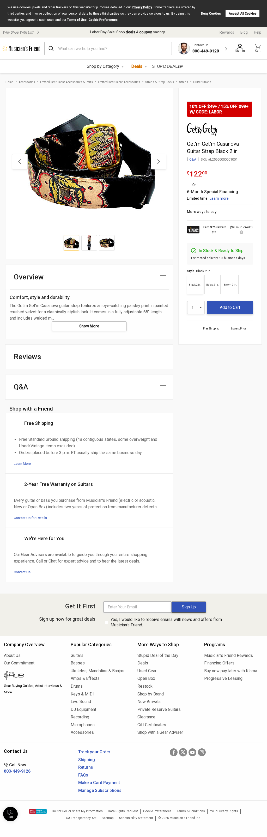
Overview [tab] (29, 277)
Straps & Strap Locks (159, 82)
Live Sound (81, 701)
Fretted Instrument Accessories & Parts (66, 82)
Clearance (146, 716)
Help (257, 32)
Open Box (146, 678)
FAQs (83, 775)
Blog (244, 32)
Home (9, 82)
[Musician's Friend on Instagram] (202, 752)
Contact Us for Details (30, 518)
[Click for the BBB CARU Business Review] (38, 811)
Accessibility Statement (136, 818)
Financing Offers (219, 663)
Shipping (86, 759)
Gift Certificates (151, 724)
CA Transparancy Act (81, 818)
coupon (145, 32)
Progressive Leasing (223, 678)
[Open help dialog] (10, 814)
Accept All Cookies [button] (243, 13)
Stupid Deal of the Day (157, 655)
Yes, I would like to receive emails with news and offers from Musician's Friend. (166, 622)
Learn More (22, 464)
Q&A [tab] (21, 387)
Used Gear (146, 670)
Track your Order (94, 751)
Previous (20, 161)
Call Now (17, 768)
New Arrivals (149, 701)
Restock (145, 686)
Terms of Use (77, 20)
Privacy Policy (142, 7)
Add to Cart (230, 307)
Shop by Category (103, 66)
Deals (136, 66)
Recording (80, 716)
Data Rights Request (123, 811)
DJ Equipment (83, 709)
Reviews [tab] (27, 356)
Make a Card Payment (99, 782)
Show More (89, 326)
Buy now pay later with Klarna (230, 670)
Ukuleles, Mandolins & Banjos (97, 670)
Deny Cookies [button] (211, 13)
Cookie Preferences (103, 20)
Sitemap (107, 818)
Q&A (192, 159)
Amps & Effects (85, 678)
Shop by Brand (150, 694)
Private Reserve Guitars (159, 709)
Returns (85, 767)
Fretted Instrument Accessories (119, 82)
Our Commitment (19, 663)
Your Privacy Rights (224, 811)
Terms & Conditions (191, 811)
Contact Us (22, 572)
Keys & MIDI (82, 694)
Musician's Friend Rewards (228, 655)
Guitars (77, 655)
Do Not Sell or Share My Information (77, 811)
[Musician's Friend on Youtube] (192, 752)
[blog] (33, 676)
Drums (77, 686)
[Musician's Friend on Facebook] (173, 752)
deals (130, 32)
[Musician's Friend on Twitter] (183, 752)
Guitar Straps (202, 82)
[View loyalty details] (241, 233)
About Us (12, 655)
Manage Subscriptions (100, 790)
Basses (78, 663)
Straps (183, 82)
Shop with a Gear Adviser (160, 732)
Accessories (27, 82)
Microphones (83, 724)
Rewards (227, 32)
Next (158, 161)
